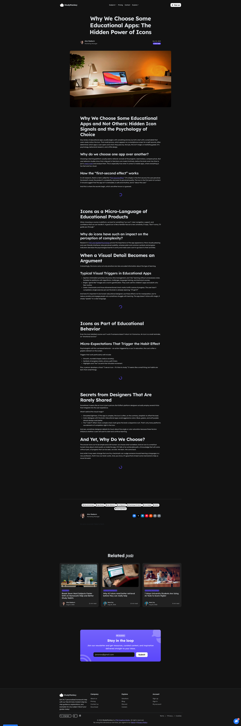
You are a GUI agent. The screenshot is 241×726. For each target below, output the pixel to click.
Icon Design (147, 505)
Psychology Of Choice (135, 505)
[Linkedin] (80, 716)
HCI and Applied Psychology (99, 243)
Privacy (170, 716)
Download (94, 707)
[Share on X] (138, 515)
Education (66, 590)
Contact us (94, 704)
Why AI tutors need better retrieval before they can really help (119, 594)
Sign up (155, 698)
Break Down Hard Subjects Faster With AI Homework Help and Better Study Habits (78, 595)
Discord (124, 704)
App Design (100, 505)
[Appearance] (75, 715)
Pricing (93, 701)
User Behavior (111, 505)
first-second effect (117, 178)
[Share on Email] (155, 515)
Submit (141, 654)
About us (94, 698)
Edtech (156, 505)
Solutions (125, 698)
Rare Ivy (110, 602)
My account (157, 704)
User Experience (121, 508)
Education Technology (152, 590)
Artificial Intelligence (110, 590)
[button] (175, 5)
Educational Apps (89, 505)
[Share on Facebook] (134, 515)
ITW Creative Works (122, 720)
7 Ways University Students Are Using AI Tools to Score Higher (162, 594)
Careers (124, 707)
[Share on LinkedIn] (142, 515)
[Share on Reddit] (151, 515)
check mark (88, 164)
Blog (123, 701)
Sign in (155, 701)
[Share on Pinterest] (146, 515)
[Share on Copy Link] (159, 515)
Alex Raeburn (90, 41)
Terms (162, 716)
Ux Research (121, 505)
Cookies (179, 716)
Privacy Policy (142, 722)
